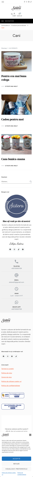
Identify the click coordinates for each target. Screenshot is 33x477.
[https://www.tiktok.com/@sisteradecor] (16, 356)
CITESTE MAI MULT (11, 86)
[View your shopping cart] (19, 14)
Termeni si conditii (7, 369)
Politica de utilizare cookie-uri (9, 473)
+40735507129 (16, 268)
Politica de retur (6, 373)
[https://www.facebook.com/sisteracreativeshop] (3, 356)
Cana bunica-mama (13, 159)
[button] (30, 435)
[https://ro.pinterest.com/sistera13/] (12, 356)
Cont (14, 15)
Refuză (16, 464)
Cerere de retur (6, 377)
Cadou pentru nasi (12, 119)
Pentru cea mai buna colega (13, 78)
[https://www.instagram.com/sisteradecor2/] (8, 356)
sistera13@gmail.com (16, 282)
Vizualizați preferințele (16, 469)
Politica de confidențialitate (21, 473)
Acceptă (16, 459)
